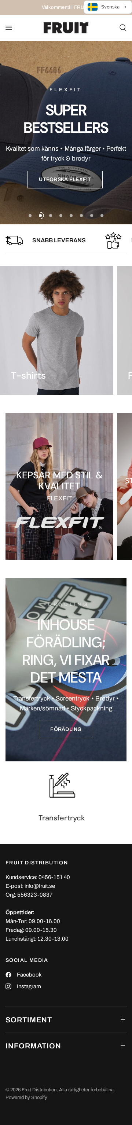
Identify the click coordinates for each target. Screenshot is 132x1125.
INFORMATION (33, 1046)
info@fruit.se (40, 886)
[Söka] (121, 28)
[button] (64, 179)
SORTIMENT (29, 1020)
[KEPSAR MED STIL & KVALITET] (59, 486)
